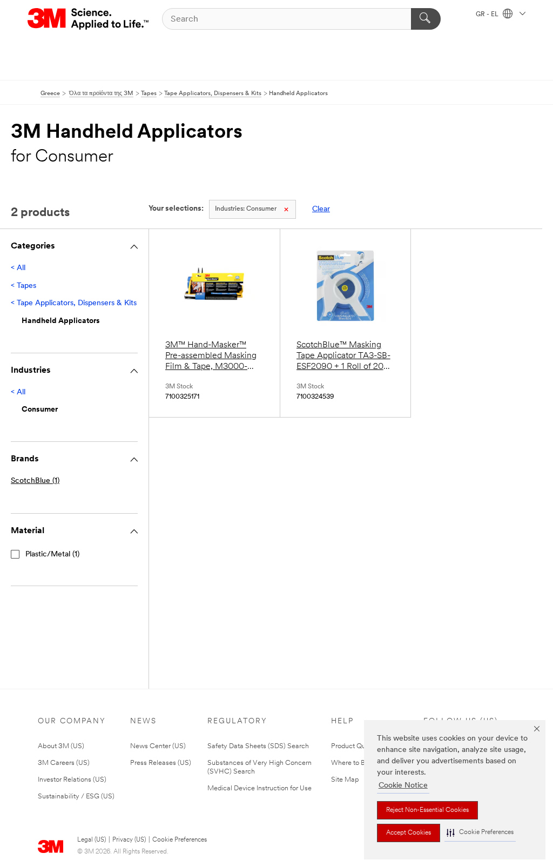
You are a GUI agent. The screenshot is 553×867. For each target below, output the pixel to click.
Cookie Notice (403, 786)
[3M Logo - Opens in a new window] (89, 19)
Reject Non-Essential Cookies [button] (427, 810)
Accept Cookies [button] (408, 833)
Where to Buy (352, 763)
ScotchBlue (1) (35, 481)
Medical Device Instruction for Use (259, 788)
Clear (321, 209)
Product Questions (359, 746)
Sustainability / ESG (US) (76, 796)
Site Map (345, 779)
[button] (480, 833)
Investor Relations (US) (72, 779)
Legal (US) (91, 840)
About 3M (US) (61, 746)
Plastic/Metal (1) (52, 554)
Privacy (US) (129, 840)
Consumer (245, 209)
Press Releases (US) (160, 763)
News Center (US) (158, 746)
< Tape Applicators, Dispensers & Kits (74, 303)
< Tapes (23, 286)
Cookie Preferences (179, 840)
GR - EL (488, 14)
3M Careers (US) (64, 763)
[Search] (426, 19)
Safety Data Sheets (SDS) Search (258, 746)
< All (18, 268)
